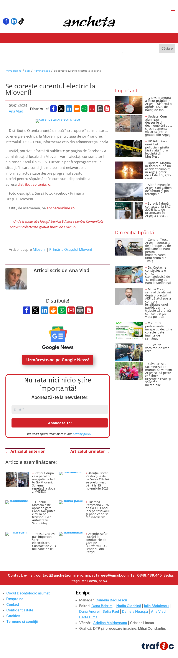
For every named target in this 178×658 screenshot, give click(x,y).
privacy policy (82, 434)
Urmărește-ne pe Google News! (57, 360)
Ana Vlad (16, 111)
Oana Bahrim (101, 606)
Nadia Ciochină (128, 606)
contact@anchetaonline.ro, (60, 575)
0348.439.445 (149, 575)
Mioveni (39, 249)
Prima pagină (13, 70)
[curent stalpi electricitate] (58, 121)
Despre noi (15, 599)
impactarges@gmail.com (107, 575)
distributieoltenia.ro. (34, 184)
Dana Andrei (89, 611)
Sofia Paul (111, 611)
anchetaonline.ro (60, 208)
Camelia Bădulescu (111, 600)
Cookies (13, 616)
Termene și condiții (22, 621)
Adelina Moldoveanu (110, 623)
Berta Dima (88, 617)
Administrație (42, 70)
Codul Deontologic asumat (28, 593)
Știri (27, 70)
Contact (12, 604)
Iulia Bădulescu (156, 606)
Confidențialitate (19, 610)
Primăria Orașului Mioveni (70, 249)
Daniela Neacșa (135, 611)
